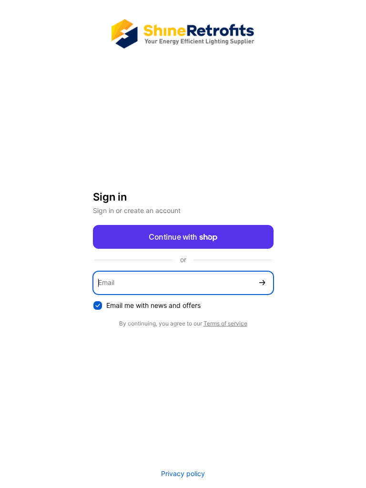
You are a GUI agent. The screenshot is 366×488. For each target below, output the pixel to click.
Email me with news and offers (153, 305)
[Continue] (262, 282)
